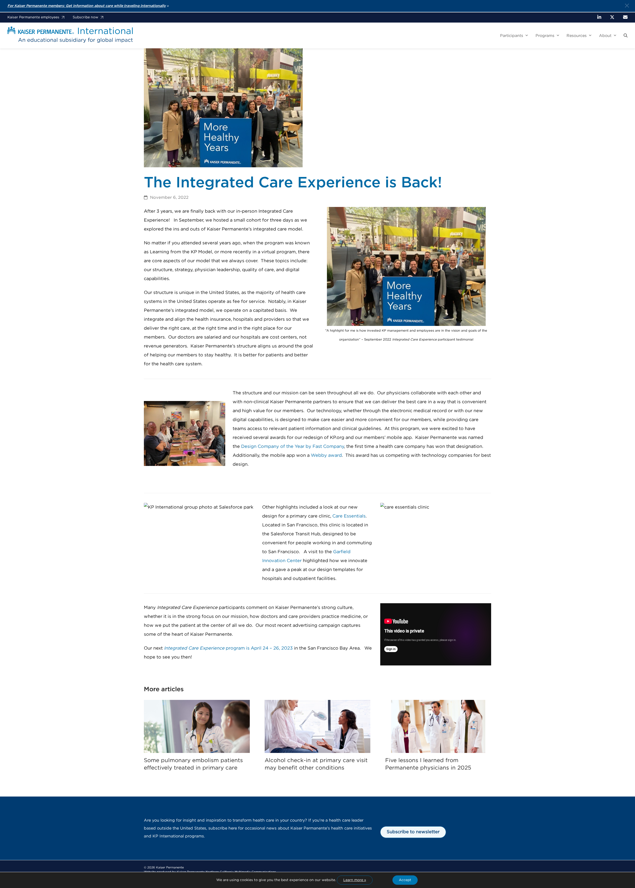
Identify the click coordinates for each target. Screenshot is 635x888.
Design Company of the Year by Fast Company (292, 446)
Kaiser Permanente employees (33, 17)
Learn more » (354, 880)
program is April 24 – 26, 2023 (228, 648)
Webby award (326, 455)
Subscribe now (85, 17)
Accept (405, 880)
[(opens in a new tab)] (197, 726)
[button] (625, 35)
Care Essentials (349, 516)
